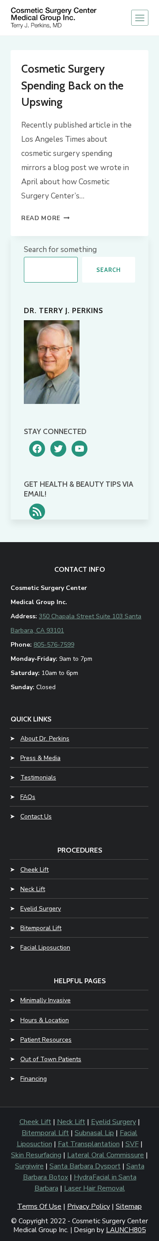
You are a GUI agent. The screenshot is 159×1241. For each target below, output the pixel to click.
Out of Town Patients (50, 1059)
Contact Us (36, 816)
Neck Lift (32, 889)
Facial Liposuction (45, 947)
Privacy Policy (88, 1206)
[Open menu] (139, 18)
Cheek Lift (34, 869)
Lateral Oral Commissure (105, 1155)
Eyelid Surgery (40, 908)
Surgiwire (29, 1166)
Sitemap (129, 1206)
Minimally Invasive (45, 1000)
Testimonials (38, 777)
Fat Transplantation (89, 1144)
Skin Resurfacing (36, 1155)
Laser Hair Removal (94, 1188)
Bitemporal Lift (40, 928)
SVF (132, 1144)
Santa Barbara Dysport (85, 1166)
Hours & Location (44, 1020)
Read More (45, 218)
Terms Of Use (39, 1206)
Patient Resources (46, 1039)
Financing (33, 1078)
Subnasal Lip (94, 1133)
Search (108, 269)
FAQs (27, 797)
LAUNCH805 (126, 1229)
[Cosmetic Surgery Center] (55, 17)
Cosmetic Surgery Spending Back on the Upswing (72, 85)
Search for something (60, 249)
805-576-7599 (54, 644)
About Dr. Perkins (44, 738)
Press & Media (40, 758)
